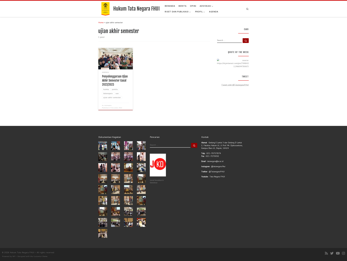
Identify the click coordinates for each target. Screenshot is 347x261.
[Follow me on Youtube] (338, 253)
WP (13, 256)
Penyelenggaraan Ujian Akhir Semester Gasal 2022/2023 (115, 80)
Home (101, 22)
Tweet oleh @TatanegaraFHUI (235, 84)
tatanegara (108, 105)
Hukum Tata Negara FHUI (22, 252)
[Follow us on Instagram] (343, 253)
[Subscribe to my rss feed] (326, 253)
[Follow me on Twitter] (332, 253)
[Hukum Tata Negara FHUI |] (105, 9)
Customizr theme (40, 256)
